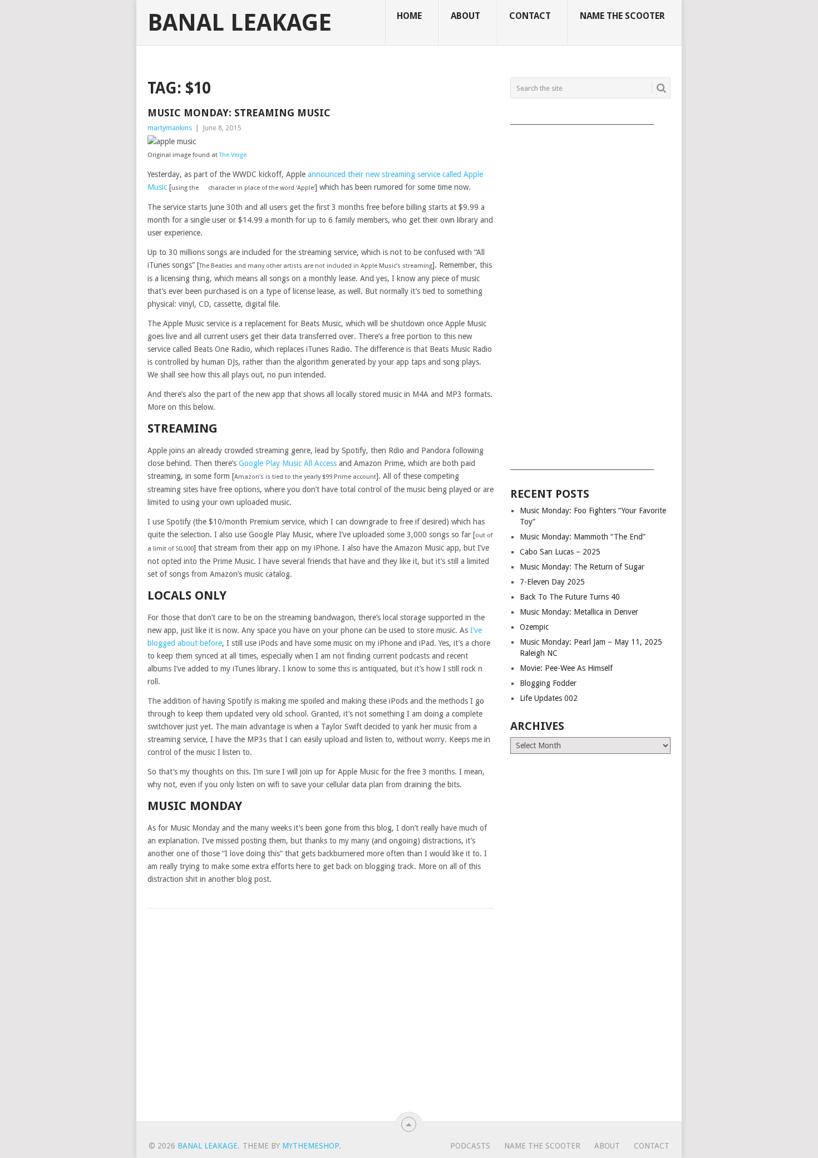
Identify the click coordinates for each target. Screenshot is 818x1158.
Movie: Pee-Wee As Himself (566, 668)
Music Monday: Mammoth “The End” (582, 536)
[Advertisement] (590, 293)
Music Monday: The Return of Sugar (582, 566)
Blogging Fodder (548, 683)
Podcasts (470, 1145)
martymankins (169, 128)
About (465, 16)
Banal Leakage (239, 23)
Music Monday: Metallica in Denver (579, 611)
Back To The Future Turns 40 (570, 596)
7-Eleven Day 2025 (552, 581)
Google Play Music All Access (288, 463)
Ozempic (534, 626)
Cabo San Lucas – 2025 (560, 551)
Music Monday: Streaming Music (239, 113)
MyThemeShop (310, 1145)
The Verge (233, 155)
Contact (530, 16)
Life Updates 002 (549, 698)
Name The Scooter (622, 16)
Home (409, 16)
